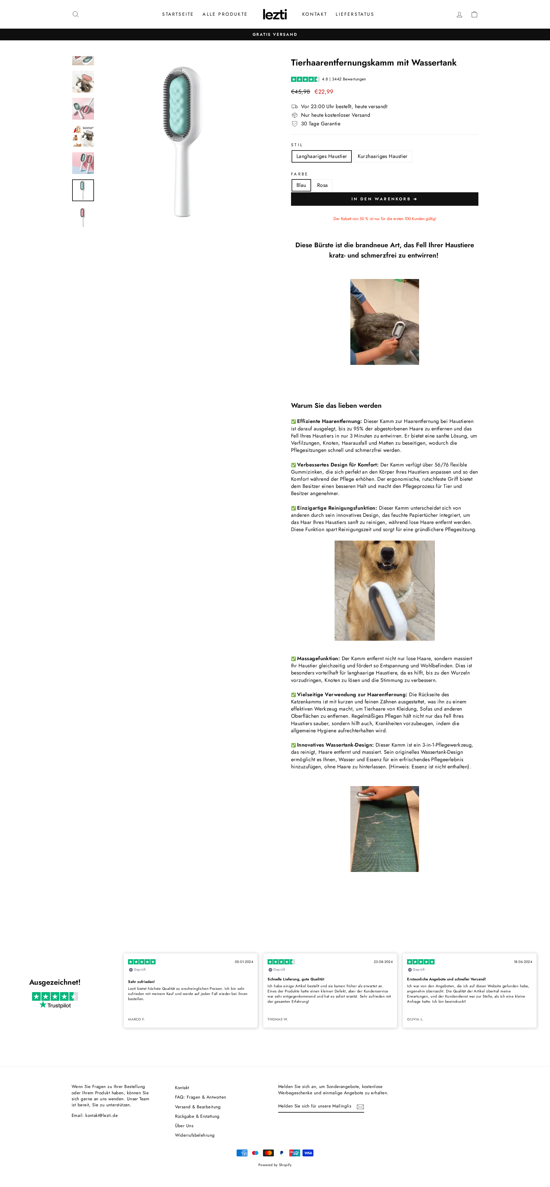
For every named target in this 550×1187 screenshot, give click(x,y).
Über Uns (184, 1126)
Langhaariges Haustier (321, 156)
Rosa (322, 185)
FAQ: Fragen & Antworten (200, 1097)
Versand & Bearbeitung (198, 1107)
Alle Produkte (225, 14)
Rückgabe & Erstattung (197, 1116)
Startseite (178, 14)
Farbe (300, 174)
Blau (301, 185)
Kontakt (314, 14)
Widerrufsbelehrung (195, 1135)
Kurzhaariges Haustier (382, 156)
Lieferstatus (355, 14)
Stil (297, 145)
